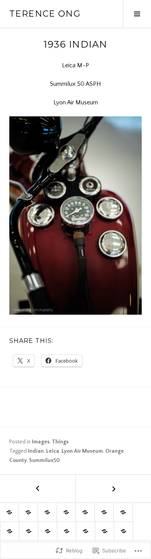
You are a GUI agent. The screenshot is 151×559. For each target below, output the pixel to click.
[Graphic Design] (66, 512)
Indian (36, 451)
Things (60, 442)
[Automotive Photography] (28, 531)
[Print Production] (104, 512)
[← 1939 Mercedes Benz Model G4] (38, 489)
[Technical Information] (85, 531)
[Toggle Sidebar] (137, 14)
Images (41, 442)
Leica (52, 451)
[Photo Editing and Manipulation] (66, 531)
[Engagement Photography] (47, 512)
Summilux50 (44, 460)
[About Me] (104, 531)
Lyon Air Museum (82, 451)
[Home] (9, 512)
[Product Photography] (47, 531)
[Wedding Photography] (28, 512)
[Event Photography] (85, 512)
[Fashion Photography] (9, 531)
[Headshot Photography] (123, 512)
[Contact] (123, 531)
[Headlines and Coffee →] (113, 489)
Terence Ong (45, 14)
